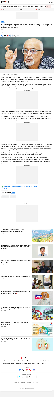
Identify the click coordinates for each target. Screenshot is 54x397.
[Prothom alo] (5, 2)
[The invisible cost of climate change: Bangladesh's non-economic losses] (42, 235)
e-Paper (38, 363)
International (10, 6)
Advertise (23, 382)
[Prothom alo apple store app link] (32, 377)
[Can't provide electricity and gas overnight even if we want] (42, 266)
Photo (29, 363)
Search (42, 363)
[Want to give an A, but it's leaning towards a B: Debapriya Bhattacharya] (42, 297)
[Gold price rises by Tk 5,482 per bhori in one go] (42, 282)
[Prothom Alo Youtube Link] (31, 370)
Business (24, 6)
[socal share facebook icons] (2, 36)
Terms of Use (29, 382)
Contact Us (36, 382)
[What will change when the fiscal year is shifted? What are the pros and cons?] (42, 313)
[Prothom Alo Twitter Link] (24, 370)
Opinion (20, 6)
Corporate (24, 363)
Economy (13, 196)
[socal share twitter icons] (5, 36)
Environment (6, 363)
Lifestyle (41, 6)
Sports (15, 6)
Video (33, 363)
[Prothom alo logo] (27, 358)
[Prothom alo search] (46, 2)
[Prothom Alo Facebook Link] (20, 370)
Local (2, 21)
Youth (29, 6)
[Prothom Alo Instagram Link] (27, 370)
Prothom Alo (16, 382)
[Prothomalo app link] (22, 377)
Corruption (5, 196)
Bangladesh (3, 6)
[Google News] (34, 369)
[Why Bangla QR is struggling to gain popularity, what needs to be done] (42, 344)
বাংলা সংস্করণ (47, 363)
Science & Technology (16, 363)
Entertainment (34, 6)
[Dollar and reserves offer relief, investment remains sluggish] (42, 329)
